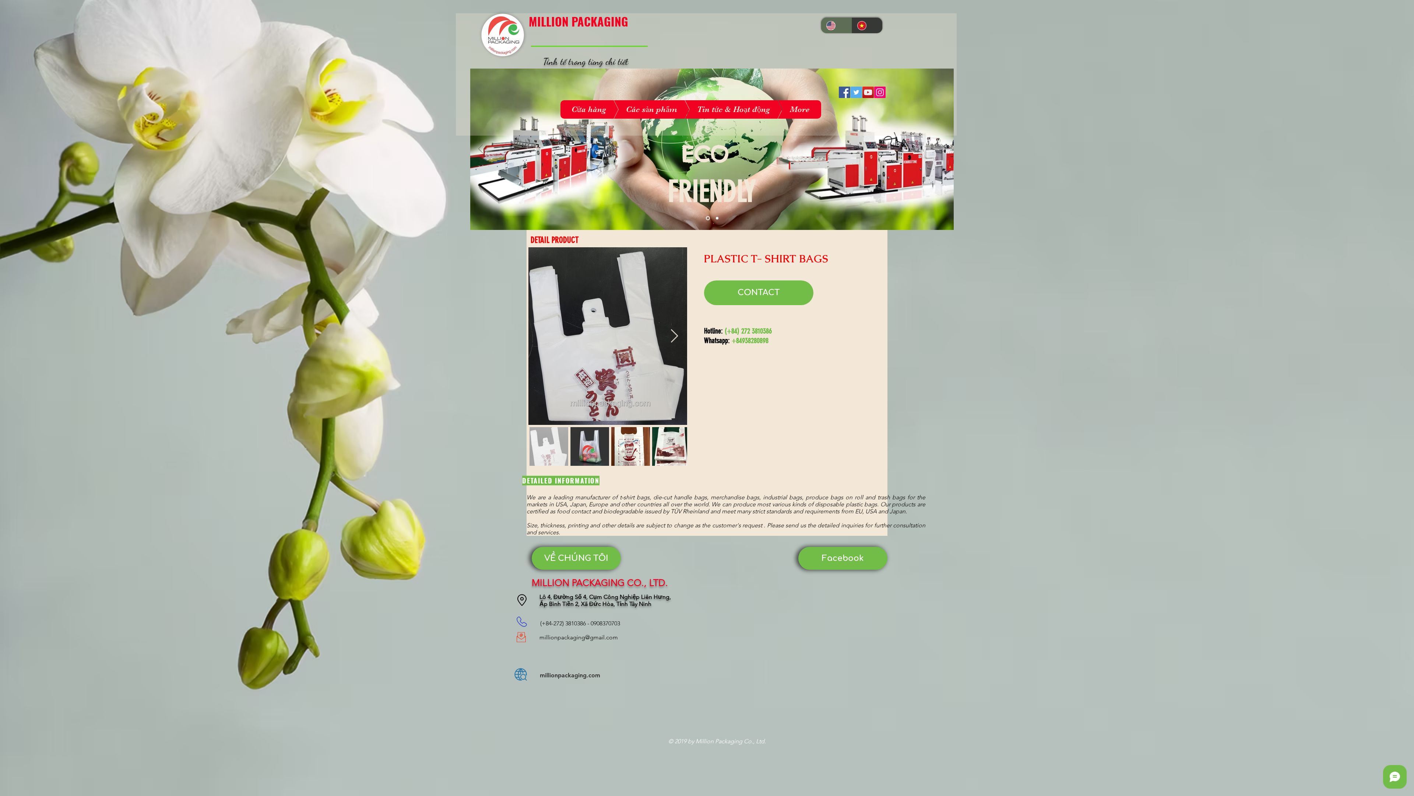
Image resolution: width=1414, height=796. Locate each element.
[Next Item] (674, 336)
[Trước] (480, 149)
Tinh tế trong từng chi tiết (585, 61)
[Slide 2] (716, 218)
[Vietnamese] (867, 25)
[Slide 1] (707, 218)
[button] (576, 558)
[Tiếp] (943, 149)
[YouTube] (868, 92)
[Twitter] (856, 92)
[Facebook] (844, 92)
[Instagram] (880, 92)
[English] (836, 25)
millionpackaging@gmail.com (578, 637)
